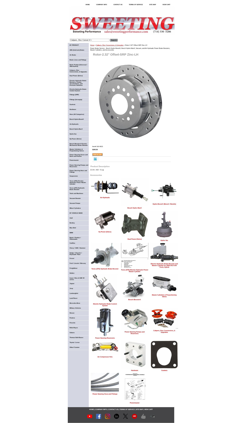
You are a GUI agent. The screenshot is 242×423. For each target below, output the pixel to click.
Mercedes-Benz (75, 303)
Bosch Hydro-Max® (134, 208)
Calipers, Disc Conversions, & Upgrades (110, 45)
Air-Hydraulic (105, 197)
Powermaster (134, 403)
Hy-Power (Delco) (104, 232)
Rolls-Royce (74, 327)
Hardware (134, 370)
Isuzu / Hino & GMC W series (77, 278)
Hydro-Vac (164, 240)
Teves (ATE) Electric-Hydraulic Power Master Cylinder (134, 270)
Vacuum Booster (75, 198)
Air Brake (73, 55)
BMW (71, 232)
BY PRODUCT (74, 45)
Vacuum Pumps (75, 203)
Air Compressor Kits (104, 357)
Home (92, 45)
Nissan (72, 313)
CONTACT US (117, 4)
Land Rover (73, 298)
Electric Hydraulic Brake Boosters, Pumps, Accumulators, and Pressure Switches (78, 83)
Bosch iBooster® (134, 299)
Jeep (71, 288)
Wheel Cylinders (75, 208)
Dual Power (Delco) (135, 239)
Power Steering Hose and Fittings (105, 394)
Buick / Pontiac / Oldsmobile (75, 238)
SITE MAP (152, 4)
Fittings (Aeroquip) (76, 99)
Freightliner (73, 268)
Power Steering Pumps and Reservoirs (135, 332)
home (88, 4)
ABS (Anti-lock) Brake (77, 50)
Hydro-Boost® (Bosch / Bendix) (164, 204)
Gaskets (164, 370)
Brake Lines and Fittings (78, 60)
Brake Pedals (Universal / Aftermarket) (78, 65)
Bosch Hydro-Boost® (77, 119)
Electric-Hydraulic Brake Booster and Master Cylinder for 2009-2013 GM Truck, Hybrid (164, 265)
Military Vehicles (75, 308)
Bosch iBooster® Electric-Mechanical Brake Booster (79, 144)
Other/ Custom (74, 347)
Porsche (72, 323)
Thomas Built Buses (76, 337)
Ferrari (72, 258)
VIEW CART (166, 4)
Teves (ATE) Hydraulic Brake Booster (104, 269)
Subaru (72, 332)
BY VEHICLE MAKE (76, 213)
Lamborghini (74, 293)
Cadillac (72, 243)
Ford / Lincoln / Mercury (78, 263)
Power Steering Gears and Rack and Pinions (79, 155)
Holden (72, 273)
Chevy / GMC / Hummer (77, 248)
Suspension (74, 176)
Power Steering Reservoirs (105, 338)
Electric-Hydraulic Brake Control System (105, 304)
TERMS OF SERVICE (136, 4)
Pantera (72, 318)
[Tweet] (95, 160)
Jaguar (72, 283)
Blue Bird (73, 228)
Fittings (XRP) (74, 94)
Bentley (72, 223)
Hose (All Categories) (77, 114)
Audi (71, 218)
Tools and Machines (76, 193)
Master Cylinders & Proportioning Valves (164, 295)
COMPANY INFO (101, 4)
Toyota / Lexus (75, 342)
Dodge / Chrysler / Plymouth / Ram (76, 253)
